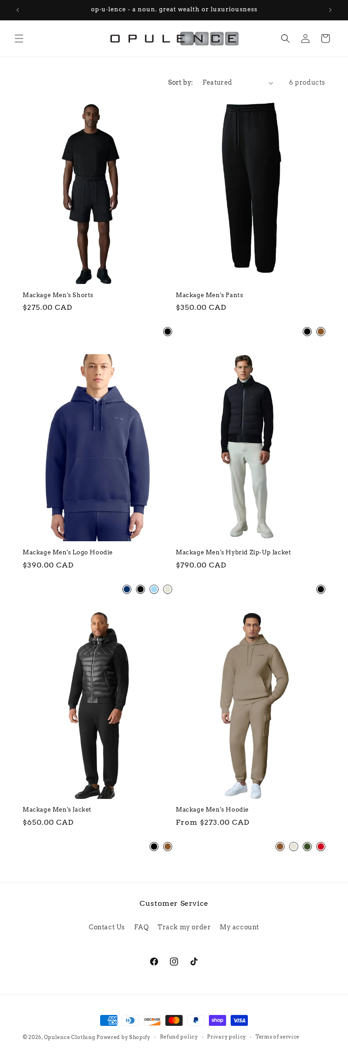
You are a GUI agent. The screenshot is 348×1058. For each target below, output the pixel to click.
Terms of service (278, 1037)
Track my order (184, 927)
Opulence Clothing (69, 1037)
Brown (320, 331)
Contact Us (107, 927)
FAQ (141, 927)
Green (307, 846)
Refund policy (179, 1037)
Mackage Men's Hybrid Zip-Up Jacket (233, 552)
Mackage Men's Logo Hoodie (68, 552)
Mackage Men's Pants (209, 295)
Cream (167, 589)
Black (167, 331)
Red (320, 846)
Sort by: (180, 82)
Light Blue (154, 589)
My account (239, 927)
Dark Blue (126, 589)
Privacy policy (226, 1037)
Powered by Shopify (123, 1037)
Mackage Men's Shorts (58, 295)
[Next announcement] (330, 10)
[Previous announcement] (18, 10)
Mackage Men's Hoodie (212, 809)
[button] (19, 38)
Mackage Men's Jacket (57, 809)
